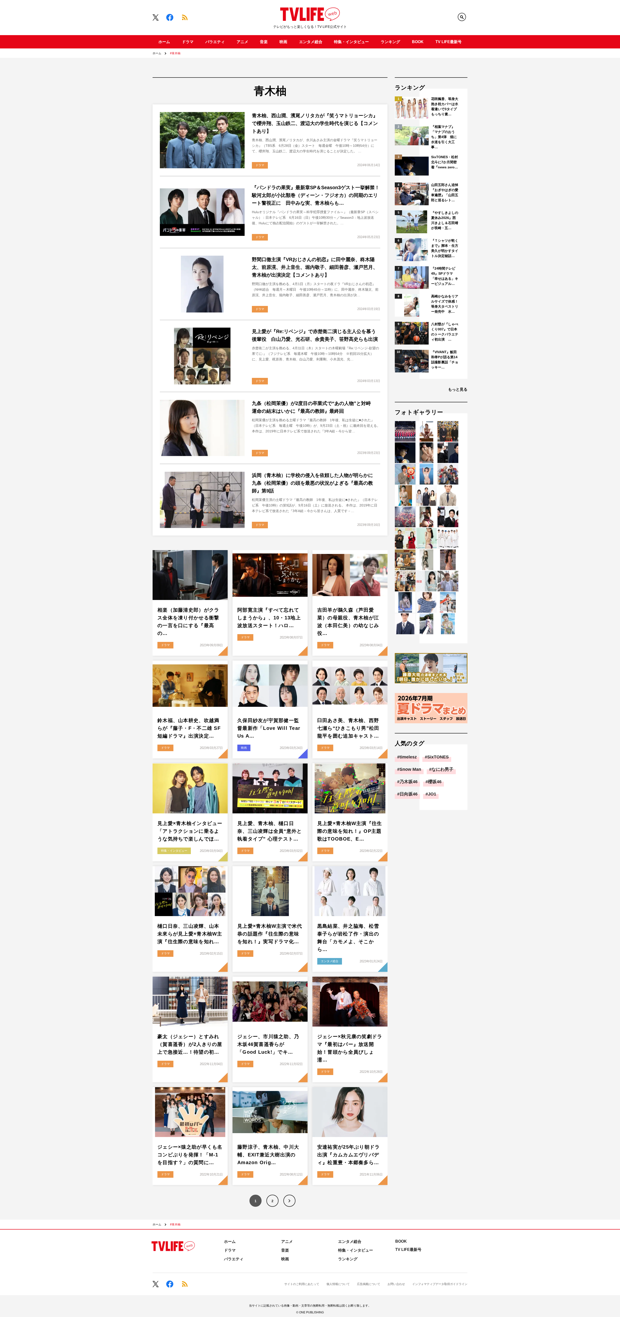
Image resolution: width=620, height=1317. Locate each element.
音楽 (264, 42)
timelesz (408, 757)
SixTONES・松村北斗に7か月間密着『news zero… (444, 162)
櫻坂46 (435, 781)
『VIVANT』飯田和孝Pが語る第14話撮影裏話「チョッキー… (444, 359)
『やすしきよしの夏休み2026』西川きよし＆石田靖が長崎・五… (444, 220)
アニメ (242, 42)
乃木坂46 (409, 781)
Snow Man (410, 769)
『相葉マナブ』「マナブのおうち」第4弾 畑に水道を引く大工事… (444, 137)
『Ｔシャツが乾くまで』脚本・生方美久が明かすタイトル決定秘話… (444, 248)
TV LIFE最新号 (448, 42)
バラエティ (215, 42)
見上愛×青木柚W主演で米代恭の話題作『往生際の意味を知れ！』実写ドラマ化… (269, 933)
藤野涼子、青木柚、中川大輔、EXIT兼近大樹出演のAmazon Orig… (268, 1154)
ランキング (390, 42)
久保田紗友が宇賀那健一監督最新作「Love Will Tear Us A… (268, 728)
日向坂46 (409, 794)
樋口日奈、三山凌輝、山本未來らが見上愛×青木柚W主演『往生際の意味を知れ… (189, 933)
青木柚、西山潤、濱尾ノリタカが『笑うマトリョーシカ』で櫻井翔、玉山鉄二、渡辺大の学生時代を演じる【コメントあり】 (315, 123)
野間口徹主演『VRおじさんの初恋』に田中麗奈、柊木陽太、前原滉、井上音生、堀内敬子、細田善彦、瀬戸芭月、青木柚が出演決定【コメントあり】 (315, 267)
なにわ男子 (442, 769)
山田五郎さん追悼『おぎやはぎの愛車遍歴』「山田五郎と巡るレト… (444, 192)
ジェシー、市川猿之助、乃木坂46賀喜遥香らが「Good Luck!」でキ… (268, 1044)
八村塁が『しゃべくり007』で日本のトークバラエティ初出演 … (444, 331)
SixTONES (438, 757)
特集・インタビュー (351, 42)
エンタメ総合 (310, 42)
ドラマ (188, 42)
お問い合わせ (396, 1284)
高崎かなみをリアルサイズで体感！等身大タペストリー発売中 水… (444, 303)
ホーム (164, 42)
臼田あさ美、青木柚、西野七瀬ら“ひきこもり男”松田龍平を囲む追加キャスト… (348, 728)
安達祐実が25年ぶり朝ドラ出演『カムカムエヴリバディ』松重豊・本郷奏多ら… (348, 1154)
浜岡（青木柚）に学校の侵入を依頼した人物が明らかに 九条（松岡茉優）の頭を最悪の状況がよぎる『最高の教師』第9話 (315, 483)
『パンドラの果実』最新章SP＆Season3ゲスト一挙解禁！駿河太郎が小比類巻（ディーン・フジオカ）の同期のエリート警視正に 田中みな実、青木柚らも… (316, 195)
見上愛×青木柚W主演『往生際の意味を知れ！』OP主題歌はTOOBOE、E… (349, 831)
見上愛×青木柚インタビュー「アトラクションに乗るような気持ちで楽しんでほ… (190, 831)
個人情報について (338, 1284)
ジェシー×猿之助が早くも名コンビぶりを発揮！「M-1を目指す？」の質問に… (190, 1154)
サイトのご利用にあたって (301, 1284)
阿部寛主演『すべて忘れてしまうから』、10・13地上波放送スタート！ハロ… (269, 617)
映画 (283, 42)
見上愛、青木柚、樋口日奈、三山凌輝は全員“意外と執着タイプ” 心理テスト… (269, 831)
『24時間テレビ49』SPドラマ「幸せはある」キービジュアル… (444, 276)
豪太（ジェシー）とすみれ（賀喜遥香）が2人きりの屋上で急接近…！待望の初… (189, 1044)
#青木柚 (175, 53)
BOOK (418, 42)
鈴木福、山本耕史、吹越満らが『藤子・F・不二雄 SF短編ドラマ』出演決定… (189, 728)
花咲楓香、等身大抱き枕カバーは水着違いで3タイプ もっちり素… (445, 106)
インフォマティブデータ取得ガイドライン (439, 1284)
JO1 (432, 794)
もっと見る (457, 389)
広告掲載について (368, 1284)
